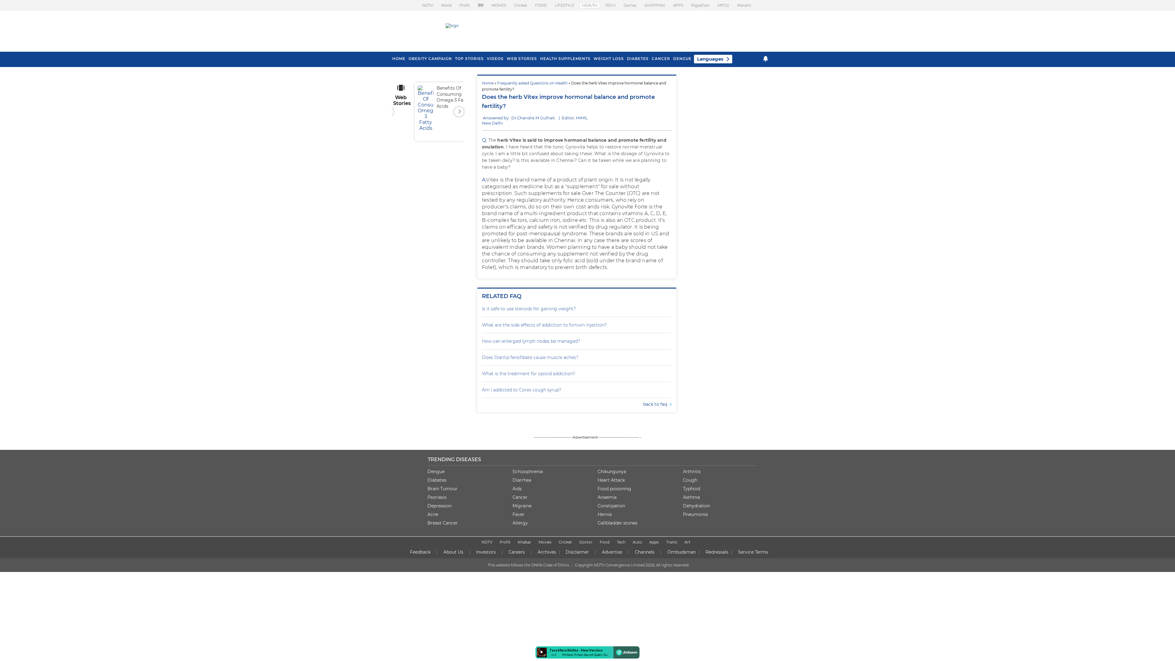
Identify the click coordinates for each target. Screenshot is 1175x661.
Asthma (691, 497)
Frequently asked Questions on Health (532, 83)
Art (687, 542)
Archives (547, 552)
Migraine (522, 506)
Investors (486, 552)
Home (488, 83)
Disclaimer (577, 552)
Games (630, 5)
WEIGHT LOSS (609, 58)
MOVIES (498, 5)
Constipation (611, 506)
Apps (654, 542)
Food (605, 542)
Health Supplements (565, 58)
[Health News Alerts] (765, 58)
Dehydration (696, 506)
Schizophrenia (528, 471)
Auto (637, 542)
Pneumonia (695, 514)
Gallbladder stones (617, 523)
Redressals (717, 552)
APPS (678, 5)
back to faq (656, 404)
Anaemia (607, 497)
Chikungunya (612, 471)
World (446, 5)
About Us (453, 552)
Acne (432, 514)
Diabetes (436, 480)
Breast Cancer (442, 523)
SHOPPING (654, 5)
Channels (645, 552)
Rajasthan (700, 5)
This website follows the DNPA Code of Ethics (528, 565)
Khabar (524, 542)
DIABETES (638, 58)
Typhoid (691, 488)
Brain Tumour (442, 488)
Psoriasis (436, 497)
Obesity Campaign (430, 58)
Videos (495, 58)
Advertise (612, 552)
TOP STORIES (469, 58)
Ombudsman (681, 552)
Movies (545, 542)
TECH (610, 5)
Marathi (744, 5)
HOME (398, 58)
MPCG (723, 5)
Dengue (682, 58)
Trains (671, 542)
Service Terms (753, 552)
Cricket (520, 5)
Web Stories (522, 58)
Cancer (661, 58)
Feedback (420, 552)
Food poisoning (614, 488)
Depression (439, 506)
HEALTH (589, 5)
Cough (690, 480)
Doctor (585, 542)
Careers (517, 552)
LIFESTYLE (564, 5)
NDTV (427, 5)
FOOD (541, 5)
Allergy (520, 523)
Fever (518, 514)
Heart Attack (611, 480)
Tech (621, 542)
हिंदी (480, 5)
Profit (465, 5)
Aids (517, 488)
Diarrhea (522, 480)
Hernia (605, 514)
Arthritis (692, 471)
